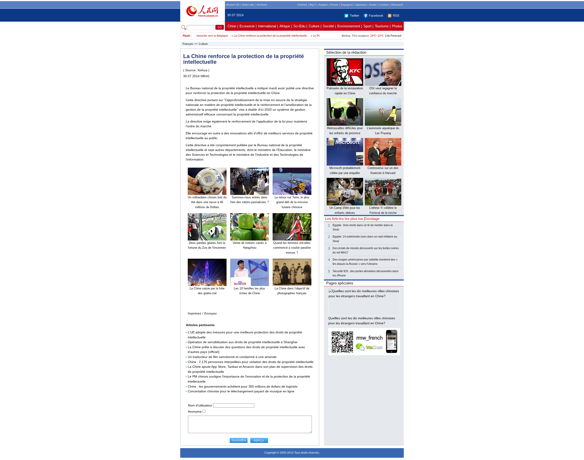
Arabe (373, 4)
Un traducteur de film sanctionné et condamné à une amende (232, 357)
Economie (247, 26)
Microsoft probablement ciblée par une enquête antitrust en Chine (344, 172)
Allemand (397, 4)
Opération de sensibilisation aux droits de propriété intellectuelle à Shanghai (242, 342)
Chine (231, 26)
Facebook (376, 15)
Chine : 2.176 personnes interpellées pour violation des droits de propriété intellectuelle (250, 362)
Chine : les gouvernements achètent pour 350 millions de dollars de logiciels (242, 386)
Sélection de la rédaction (346, 52)
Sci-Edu (299, 26)
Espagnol (347, 4)
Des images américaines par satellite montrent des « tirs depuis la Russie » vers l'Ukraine (365, 262)
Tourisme (381, 26)
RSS (396, 15)
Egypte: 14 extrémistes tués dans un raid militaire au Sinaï (365, 239)
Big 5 (313, 4)
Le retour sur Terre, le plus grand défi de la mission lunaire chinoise (292, 202)
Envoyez (210, 313)
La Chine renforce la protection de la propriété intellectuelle (263, 35)
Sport (367, 26)
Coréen (383, 4)
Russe (334, 4)
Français (187, 44)
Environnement (348, 26)
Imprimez (194, 313)
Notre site (248, 4)
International (267, 26)
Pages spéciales (339, 283)
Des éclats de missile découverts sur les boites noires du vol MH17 (366, 250)
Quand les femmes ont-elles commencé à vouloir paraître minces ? (292, 247)
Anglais (323, 4)
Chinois (302, 4)
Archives (261, 4)
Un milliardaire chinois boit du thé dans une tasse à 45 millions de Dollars (207, 202)
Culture (314, 26)
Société (328, 26)
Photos (397, 26)
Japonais (361, 4)
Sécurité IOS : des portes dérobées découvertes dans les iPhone (366, 273)
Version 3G (233, 4)
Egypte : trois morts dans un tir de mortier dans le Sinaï (363, 227)
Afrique (284, 26)
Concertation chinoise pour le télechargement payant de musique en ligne (241, 391)
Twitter (354, 15)
